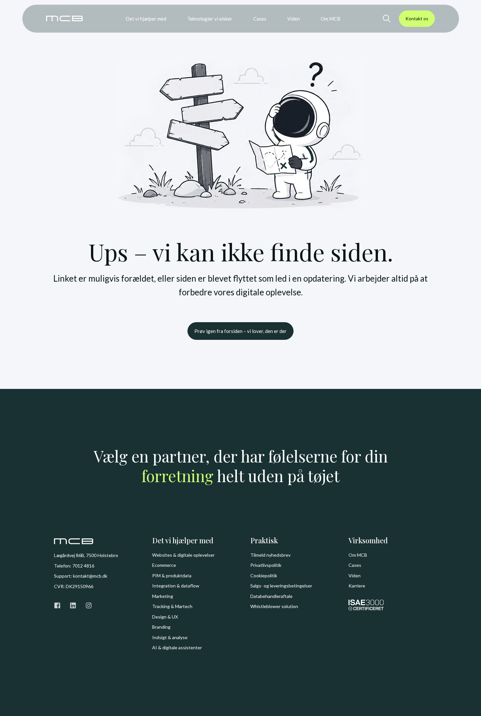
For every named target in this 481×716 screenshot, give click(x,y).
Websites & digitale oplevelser (183, 555)
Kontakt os (416, 18)
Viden (354, 575)
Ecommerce (164, 565)
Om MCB (357, 555)
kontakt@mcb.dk (90, 576)
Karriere (356, 585)
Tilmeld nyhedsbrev (270, 555)
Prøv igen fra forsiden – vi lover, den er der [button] (240, 331)
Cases (354, 565)
